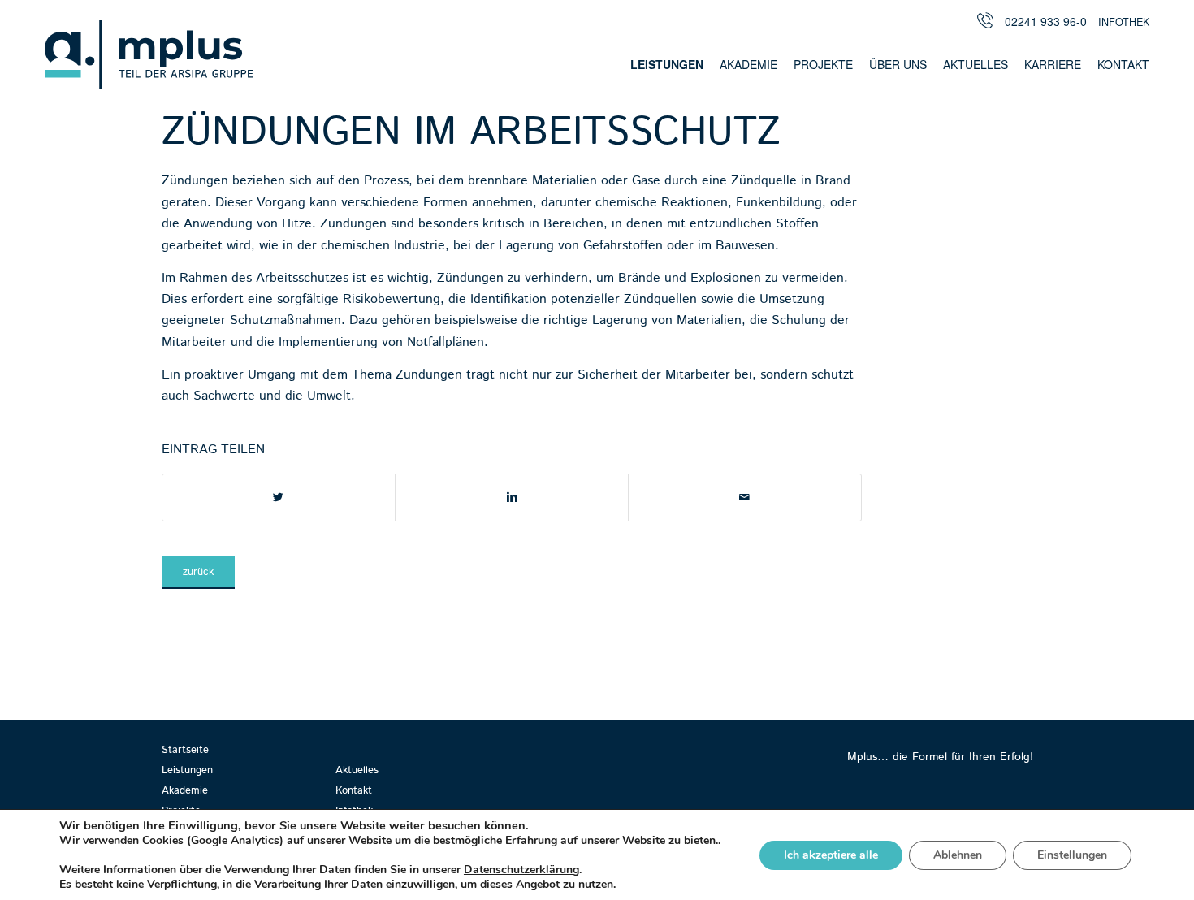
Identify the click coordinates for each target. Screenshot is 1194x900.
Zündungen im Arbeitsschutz (471, 133)
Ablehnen (957, 855)
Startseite (185, 750)
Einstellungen (1072, 855)
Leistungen (187, 770)
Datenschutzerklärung (521, 869)
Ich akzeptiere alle (831, 855)
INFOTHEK (1123, 22)
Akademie (185, 790)
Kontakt (353, 790)
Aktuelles (357, 770)
